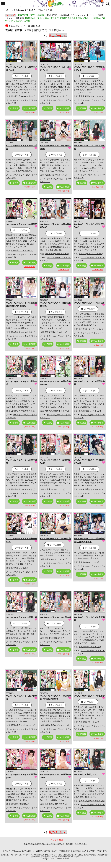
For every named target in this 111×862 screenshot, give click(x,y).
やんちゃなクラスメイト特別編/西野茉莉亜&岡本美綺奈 (21, 304)
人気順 (27, 30)
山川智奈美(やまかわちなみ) (23, 410)
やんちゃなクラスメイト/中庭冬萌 (55, 538)
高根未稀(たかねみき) (20, 567)
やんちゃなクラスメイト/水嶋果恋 (21, 224)
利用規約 (69, 843)
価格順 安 (38, 30)
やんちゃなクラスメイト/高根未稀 (21, 617)
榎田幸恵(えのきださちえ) (56, 803)
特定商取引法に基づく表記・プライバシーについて (44, 843)
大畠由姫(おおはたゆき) (55, 489)
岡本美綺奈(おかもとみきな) (57, 253)
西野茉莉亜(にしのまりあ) (56, 332)
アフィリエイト (81, 843)
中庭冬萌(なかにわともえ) (56, 559)
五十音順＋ (55, 30)
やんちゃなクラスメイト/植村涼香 (89, 302)
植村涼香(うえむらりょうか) (91, 253)
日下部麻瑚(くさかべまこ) (56, 96)
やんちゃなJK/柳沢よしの (85, 774)
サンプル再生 (22, 76)
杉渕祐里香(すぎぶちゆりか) (91, 489)
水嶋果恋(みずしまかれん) (56, 174)
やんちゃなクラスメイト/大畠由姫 (55, 617)
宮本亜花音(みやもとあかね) (23, 96)
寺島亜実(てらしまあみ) (89, 722)
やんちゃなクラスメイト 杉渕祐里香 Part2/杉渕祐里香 (55, 697)
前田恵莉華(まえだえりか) (90, 646)
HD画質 (14, 108)
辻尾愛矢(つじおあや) (20, 803)
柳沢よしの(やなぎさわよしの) (92, 800)
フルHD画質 (30, 108)
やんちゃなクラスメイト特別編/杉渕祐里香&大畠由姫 (89, 540)
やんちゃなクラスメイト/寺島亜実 (89, 695)
